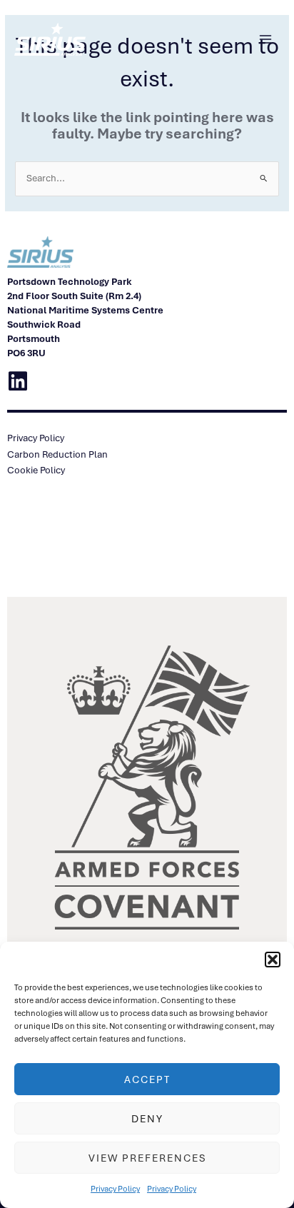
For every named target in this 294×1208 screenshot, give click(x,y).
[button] (272, 959)
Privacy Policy (115, 1189)
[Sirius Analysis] (50, 39)
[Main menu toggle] (265, 39)
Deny (147, 1118)
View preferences (147, 1158)
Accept (147, 1079)
